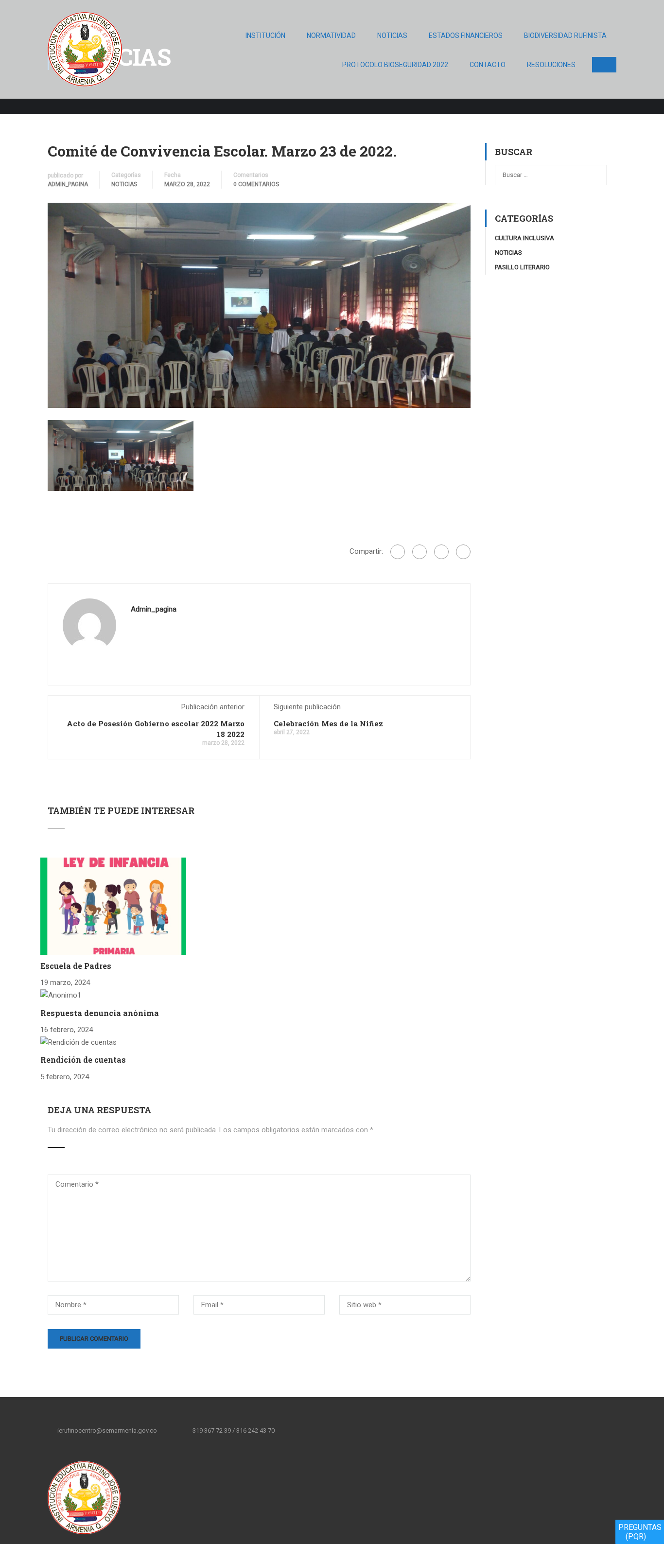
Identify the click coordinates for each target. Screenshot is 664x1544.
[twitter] (324, 1430)
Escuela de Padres (75, 966)
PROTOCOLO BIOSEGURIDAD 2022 (395, 65)
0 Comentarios (256, 184)
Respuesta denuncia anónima (99, 1013)
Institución (265, 35)
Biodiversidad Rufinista (565, 35)
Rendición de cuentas (83, 1059)
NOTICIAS (124, 184)
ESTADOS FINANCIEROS (466, 35)
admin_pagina (68, 184)
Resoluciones (551, 65)
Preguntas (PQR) (640, 1532)
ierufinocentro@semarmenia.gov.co (107, 1430)
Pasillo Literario (522, 267)
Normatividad (331, 35)
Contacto (488, 65)
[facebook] (303, 1430)
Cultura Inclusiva (524, 238)
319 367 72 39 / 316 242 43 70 (233, 1430)
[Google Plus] (419, 551)
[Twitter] (441, 551)
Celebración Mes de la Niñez (328, 723)
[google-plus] (344, 1430)
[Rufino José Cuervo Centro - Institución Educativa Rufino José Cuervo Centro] (85, 54)
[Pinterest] (463, 551)
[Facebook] (397, 551)
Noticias (392, 35)
